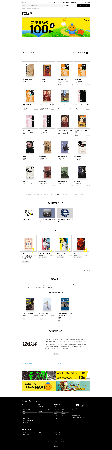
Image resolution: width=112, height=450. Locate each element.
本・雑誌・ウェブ (84, 5)
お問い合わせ (66, 2)
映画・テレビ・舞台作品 (60, 413)
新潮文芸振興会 (76, 415)
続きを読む (56, 353)
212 (67, 194)
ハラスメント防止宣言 (61, 439)
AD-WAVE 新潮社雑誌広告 (85, 2)
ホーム (23, 8)
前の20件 (37, 194)
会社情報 (46, 2)
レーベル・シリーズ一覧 (30, 8)
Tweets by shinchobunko (27, 363)
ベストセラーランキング (60, 411)
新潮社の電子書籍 (26, 418)
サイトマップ (73, 439)
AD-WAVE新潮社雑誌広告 (78, 417)
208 (54, 194)
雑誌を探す (41, 406)
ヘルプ (67, 439)
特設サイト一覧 (58, 418)
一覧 (38, 401)
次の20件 (75, 194)
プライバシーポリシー (51, 439)
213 (70, 194)
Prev (23, 27)
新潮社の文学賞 (26, 434)
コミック (24, 415)
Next (89, 27)
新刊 (56, 406)
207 (51, 194)
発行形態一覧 (25, 422)
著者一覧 (24, 424)
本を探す (24, 406)
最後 (82, 194)
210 (61, 194)
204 (42, 194)
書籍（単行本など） (27, 409)
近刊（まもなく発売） (59, 409)
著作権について (74, 2)
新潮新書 (24, 413)
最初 (29, 194)
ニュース (59, 2)
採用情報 (52, 2)
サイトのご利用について (41, 439)
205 (45, 194)
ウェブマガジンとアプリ (44, 409)
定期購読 (41, 411)
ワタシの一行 (60, 363)
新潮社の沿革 (57, 432)
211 (64, 194)
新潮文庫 (24, 411)
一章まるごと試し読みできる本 (61, 415)
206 (48, 194)
